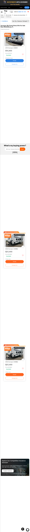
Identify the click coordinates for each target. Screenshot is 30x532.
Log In (21, 7)
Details (14, 60)
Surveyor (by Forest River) (19, 15)
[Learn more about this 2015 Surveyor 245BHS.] (14, 39)
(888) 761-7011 (22, 11)
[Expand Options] (22, 46)
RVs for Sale (8, 15)
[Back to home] (5, 11)
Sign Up (27, 7)
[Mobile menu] (1, 11)
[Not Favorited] (23, 54)
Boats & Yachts (4, 7)
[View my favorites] (28, 12)
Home (2, 15)
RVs (9, 7)
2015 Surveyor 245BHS (11, 48)
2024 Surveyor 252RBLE (11, 249)
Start (22, 149)
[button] (22, 529)
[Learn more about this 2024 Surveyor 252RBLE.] (14, 240)
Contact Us (14, 64)
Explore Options (7, 471)
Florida (2, 16)
